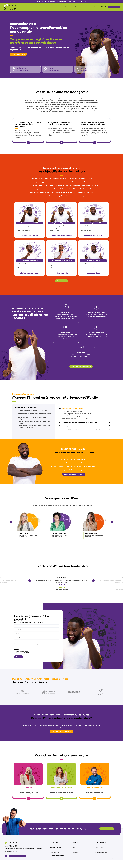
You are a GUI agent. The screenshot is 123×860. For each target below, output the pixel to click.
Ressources (78, 7)
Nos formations (67, 7)
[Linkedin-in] (6, 856)
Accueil (58, 7)
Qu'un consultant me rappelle (22, 651)
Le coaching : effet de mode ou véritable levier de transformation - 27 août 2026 (58, 1)
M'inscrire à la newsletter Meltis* (22, 652)
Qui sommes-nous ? (90, 7)
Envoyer (18, 656)
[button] (10, 522)
